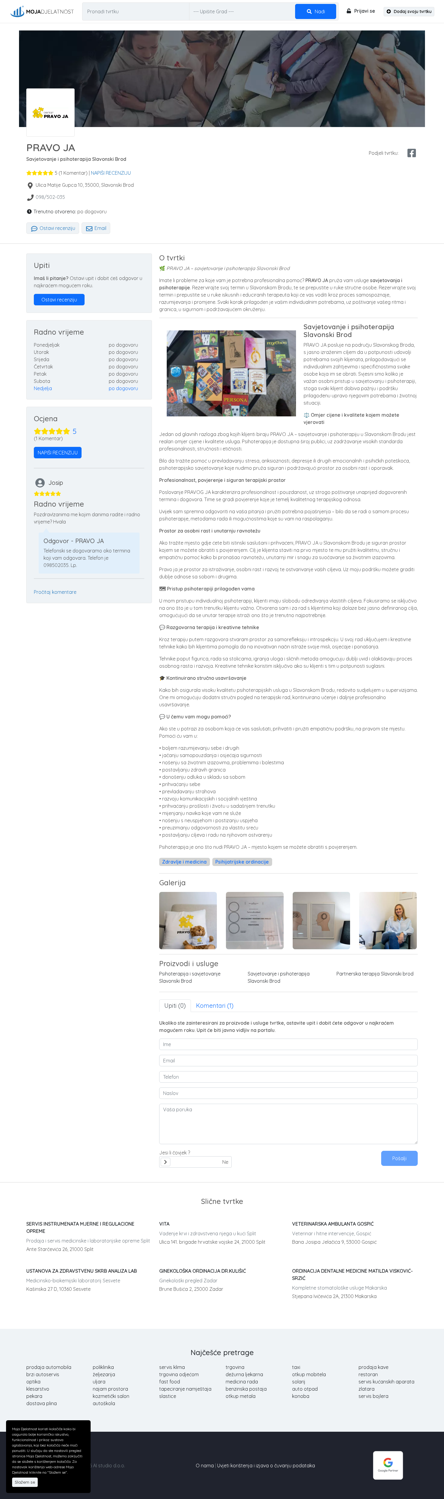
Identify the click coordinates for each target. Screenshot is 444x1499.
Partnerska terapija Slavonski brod (374, 974)
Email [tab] (99, 228)
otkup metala (241, 1396)
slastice (167, 1396)
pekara (34, 1396)
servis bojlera (373, 1396)
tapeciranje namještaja (185, 1389)
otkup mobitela (309, 1374)
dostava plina (41, 1403)
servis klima (172, 1367)
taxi (296, 1367)
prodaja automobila (48, 1367)
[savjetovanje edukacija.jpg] (255, 920)
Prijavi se (364, 11)
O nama (205, 1465)
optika (33, 1382)
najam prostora (110, 1389)
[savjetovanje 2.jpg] (188, 920)
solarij (298, 1382)
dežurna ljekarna (244, 1374)
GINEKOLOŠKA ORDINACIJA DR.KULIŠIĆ (202, 1271)
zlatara (367, 1389)
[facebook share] (412, 153)
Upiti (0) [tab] (175, 1005)
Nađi (319, 11)
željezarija (104, 1374)
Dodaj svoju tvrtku (412, 11)
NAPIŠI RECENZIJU (111, 173)
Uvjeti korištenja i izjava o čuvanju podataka (266, 1465)
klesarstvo (37, 1389)
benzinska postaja (246, 1389)
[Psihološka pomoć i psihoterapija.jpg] (388, 920)
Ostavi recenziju (56, 228)
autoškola (104, 1403)
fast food (169, 1382)
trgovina (235, 1367)
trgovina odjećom (179, 1374)
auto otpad (305, 1389)
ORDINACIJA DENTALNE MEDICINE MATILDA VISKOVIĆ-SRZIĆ (352, 1274)
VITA (164, 1224)
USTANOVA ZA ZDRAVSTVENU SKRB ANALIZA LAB (81, 1271)
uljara (99, 1382)
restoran (368, 1374)
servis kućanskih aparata (386, 1382)
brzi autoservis (42, 1374)
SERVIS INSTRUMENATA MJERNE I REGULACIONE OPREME (80, 1227)
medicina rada (242, 1382)
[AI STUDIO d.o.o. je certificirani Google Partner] (388, 1465)
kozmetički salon (111, 1396)
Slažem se (25, 1482)
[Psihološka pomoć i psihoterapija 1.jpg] (321, 920)
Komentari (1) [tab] (214, 1005)
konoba (300, 1396)
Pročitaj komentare (55, 592)
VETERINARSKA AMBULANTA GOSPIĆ (333, 1224)
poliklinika (103, 1367)
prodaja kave (373, 1367)
